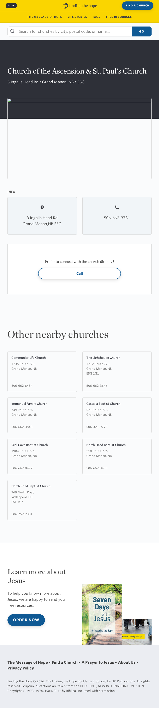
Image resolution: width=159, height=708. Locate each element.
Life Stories (77, 16)
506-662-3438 (96, 468)
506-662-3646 (96, 385)
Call (79, 273)
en (9, 5)
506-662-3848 (22, 427)
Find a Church (137, 5)
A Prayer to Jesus (98, 662)
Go (141, 31)
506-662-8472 (22, 468)
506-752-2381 (22, 514)
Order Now (26, 620)
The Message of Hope (44, 16)
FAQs (96, 16)
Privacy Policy (20, 668)
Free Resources (119, 16)
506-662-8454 (22, 385)
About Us (127, 662)
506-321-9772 (96, 427)
